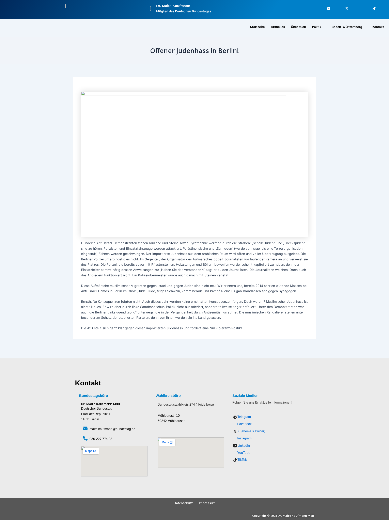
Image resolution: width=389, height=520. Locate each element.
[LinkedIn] (363, 8)
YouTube (243, 452)
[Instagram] (353, 8)
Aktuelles (278, 27)
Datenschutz (183, 503)
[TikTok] (372, 8)
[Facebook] (335, 8)
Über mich (298, 27)
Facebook (244, 424)
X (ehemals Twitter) (251, 431)
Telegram (244, 417)
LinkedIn (243, 445)
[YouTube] (381, 8)
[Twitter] (344, 8)
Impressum (207, 503)
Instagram (243, 438)
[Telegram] (326, 8)
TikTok (242, 459)
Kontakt (378, 27)
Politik (316, 27)
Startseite (257, 27)
